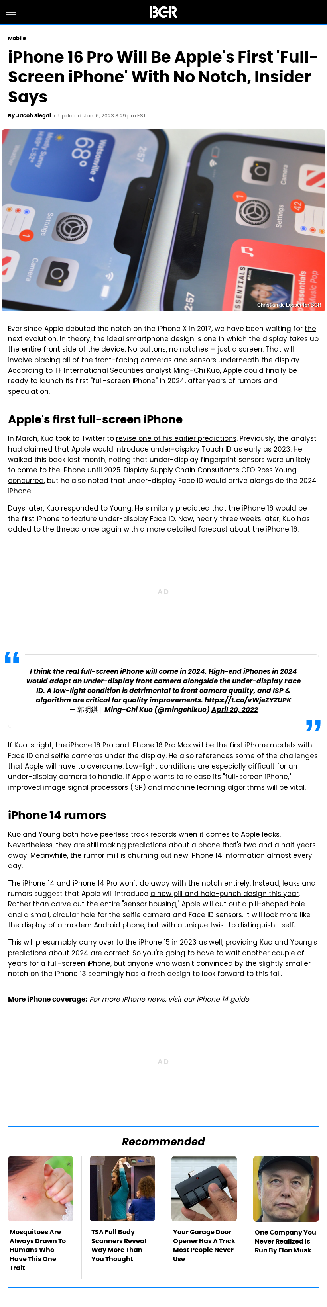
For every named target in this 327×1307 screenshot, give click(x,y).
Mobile (17, 38)
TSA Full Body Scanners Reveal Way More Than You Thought (118, 1245)
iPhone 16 (258, 509)
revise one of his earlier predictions (176, 439)
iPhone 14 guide (223, 1000)
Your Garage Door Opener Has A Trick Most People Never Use (204, 1245)
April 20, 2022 (234, 710)
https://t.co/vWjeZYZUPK (248, 700)
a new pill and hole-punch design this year (224, 894)
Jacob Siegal (33, 115)
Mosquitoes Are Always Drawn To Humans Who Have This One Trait (38, 1250)
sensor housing (150, 904)
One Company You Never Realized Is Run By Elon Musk (285, 1241)
